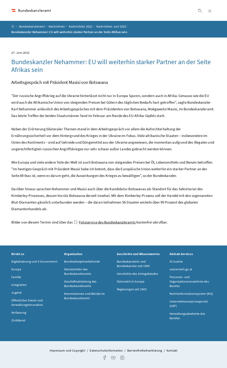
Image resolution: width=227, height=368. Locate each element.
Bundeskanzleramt (32, 26)
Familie (16, 277)
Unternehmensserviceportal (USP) (189, 303)
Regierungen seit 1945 (132, 289)
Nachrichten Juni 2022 (111, 26)
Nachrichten (57, 26)
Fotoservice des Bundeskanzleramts (107, 222)
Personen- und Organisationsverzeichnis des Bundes (189, 281)
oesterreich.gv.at (181, 269)
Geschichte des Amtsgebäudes (137, 274)
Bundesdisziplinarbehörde (82, 261)
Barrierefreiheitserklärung (145, 350)
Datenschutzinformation (106, 350)
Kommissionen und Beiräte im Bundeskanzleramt (84, 296)
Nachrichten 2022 (80, 26)
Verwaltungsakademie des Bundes (187, 316)
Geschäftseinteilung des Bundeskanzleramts (80, 283)
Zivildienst (18, 320)
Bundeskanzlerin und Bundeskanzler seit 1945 (133, 263)
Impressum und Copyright (68, 350)
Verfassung (18, 313)
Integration (19, 285)
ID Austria (176, 261)
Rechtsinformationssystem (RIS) (191, 294)
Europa (16, 269)
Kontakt (171, 350)
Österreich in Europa (131, 281)
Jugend (16, 293)
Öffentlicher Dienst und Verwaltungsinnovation (27, 302)
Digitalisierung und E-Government (34, 261)
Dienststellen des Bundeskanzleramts (77, 271)
